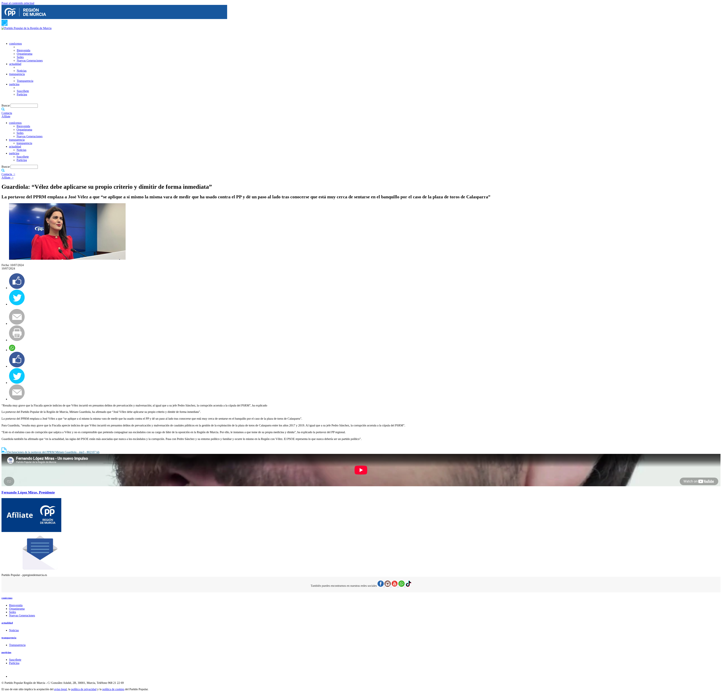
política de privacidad (83, 689)
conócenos (15, 43)
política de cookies (113, 689)
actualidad (15, 63)
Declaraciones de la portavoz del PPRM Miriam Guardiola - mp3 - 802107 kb (52, 452)
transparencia (17, 74)
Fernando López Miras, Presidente (28, 492)
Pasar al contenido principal (18, 3)
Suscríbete (23, 91)
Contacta (7, 113)
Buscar (6, 105)
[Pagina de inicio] (27, 28)
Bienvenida (23, 50)
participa (14, 84)
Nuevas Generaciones (30, 60)
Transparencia (25, 80)
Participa (22, 94)
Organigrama (24, 53)
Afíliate (6, 116)
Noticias (22, 70)
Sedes (20, 57)
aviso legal (60, 689)
